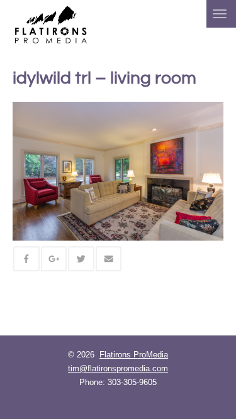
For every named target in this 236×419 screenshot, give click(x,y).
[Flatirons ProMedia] (51, 23)
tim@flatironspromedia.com (118, 368)
